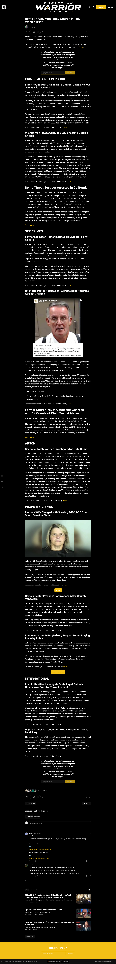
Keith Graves (33, 26)
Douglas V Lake (34, 865)
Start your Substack (54, 961)
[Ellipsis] (90, 833)
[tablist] (33, 816)
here (81, 47)
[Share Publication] (94, 7)
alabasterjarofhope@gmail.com (39, 858)
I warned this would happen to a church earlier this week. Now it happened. (48, 900)
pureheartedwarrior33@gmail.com (40, 849)
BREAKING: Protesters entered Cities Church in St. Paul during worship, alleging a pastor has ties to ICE (48, 896)
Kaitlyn (31, 833)
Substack (97, 961)
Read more (29, 225)
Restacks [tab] (37, 816)
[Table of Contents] (2, 482)
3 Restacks (46, 791)
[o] (84, 899)
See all (28, 937)
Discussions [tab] (39, 890)
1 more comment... (30, 881)
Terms (26, 961)
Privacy (22, 961)
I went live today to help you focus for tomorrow (40, 927)
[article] (58, 899)
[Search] (90, 7)
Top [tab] (27, 890)
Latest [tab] (32, 890)
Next (85, 804)
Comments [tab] (29, 816)
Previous (32, 804)
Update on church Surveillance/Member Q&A (43, 910)
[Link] (22, 79)
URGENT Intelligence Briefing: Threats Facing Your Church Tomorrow (49, 923)
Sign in (110, 7)
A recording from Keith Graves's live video (38, 912)
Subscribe (101, 7)
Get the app (65, 961)
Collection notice (32, 961)
